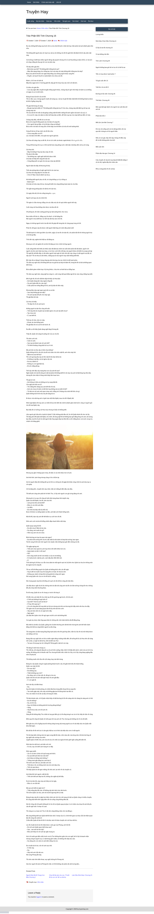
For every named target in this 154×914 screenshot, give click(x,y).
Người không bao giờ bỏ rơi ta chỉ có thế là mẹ (110, 67)
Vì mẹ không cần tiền (102, 54)
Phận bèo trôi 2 (100, 116)
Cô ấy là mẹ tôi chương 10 (104, 47)
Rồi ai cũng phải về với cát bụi (105, 169)
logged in (39, 897)
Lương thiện (100, 34)
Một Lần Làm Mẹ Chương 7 (104, 122)
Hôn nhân (40, 882)
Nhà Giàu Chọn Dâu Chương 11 (106, 41)
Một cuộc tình (100, 147)
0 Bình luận (63, 40)
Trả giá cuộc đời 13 (102, 80)
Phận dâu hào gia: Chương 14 (105, 153)
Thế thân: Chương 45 (102, 100)
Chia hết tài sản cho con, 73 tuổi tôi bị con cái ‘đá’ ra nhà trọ (59, 876)
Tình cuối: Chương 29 (103, 61)
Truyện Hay (37, 11)
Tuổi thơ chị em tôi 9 (102, 87)
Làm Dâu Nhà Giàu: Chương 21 (82, 875)
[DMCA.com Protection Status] (4, 913)
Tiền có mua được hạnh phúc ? (105, 74)
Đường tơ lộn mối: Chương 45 (105, 94)
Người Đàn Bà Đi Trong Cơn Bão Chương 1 (35, 876)
